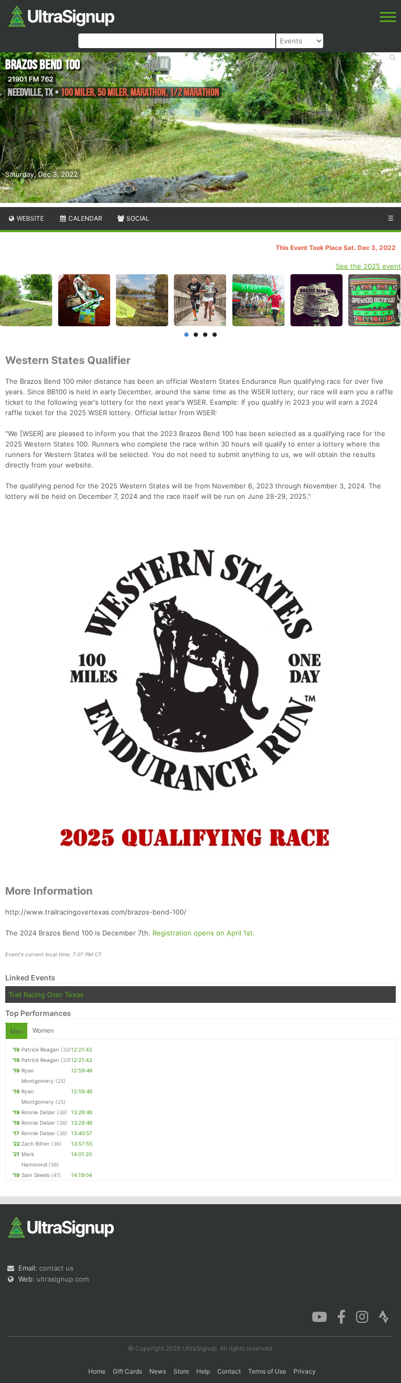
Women (43, 1030)
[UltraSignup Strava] (383, 1315)
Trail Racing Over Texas (46, 994)
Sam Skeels (35, 1175)
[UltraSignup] (61, 15)
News (157, 1371)
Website (29, 218)
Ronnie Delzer (38, 1112)
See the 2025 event (368, 266)
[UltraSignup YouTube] (319, 1315)
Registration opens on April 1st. (203, 933)
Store (181, 1371)
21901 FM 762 (30, 79)
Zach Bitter (35, 1143)
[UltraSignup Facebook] (341, 1315)
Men (16, 1031)
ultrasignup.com (63, 1279)
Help (203, 1371)
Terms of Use (267, 1371)
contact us (56, 1268)
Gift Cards (127, 1371)
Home (96, 1371)
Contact (229, 1371)
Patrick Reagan (40, 1049)
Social (137, 218)
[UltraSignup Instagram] (362, 1315)
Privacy (304, 1371)
